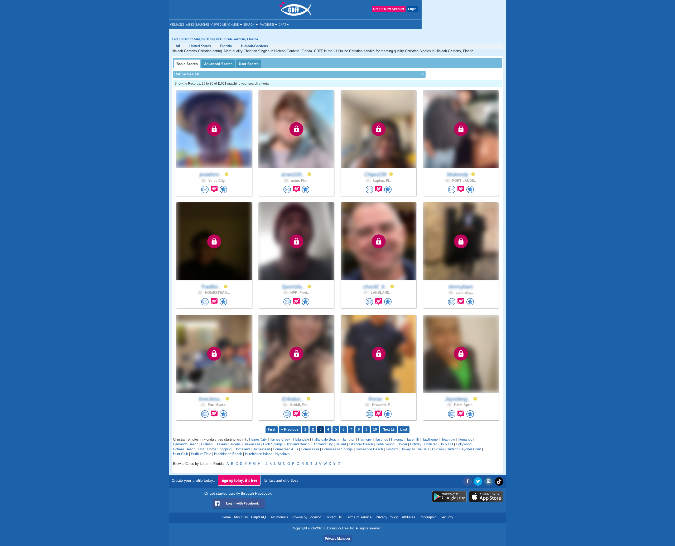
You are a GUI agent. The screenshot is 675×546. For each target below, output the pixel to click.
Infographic (428, 517)
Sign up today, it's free (239, 480)
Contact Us (333, 517)
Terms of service (359, 517)
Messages (177, 24)
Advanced (218, 64)
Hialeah (207, 444)
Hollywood (463, 444)
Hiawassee (252, 444)
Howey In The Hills (415, 449)
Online (233, 24)
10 (375, 429)
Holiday (415, 444)
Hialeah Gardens (228, 444)
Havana (397, 439)
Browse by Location (306, 517)
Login (412, 9)
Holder (402, 444)
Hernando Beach (185, 444)
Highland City (322, 444)
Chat (282, 24)
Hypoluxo (282, 454)
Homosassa (310, 449)
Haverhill (412, 439)
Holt (201, 449)
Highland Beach (298, 444)
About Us (241, 517)
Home (226, 517)
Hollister (430, 444)
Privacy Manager (337, 538)
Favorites (266, 24)
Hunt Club (180, 454)
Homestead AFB (285, 449)
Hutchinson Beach (228, 454)
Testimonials (278, 517)
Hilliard (341, 444)
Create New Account (388, 9)
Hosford (392, 449)
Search (249, 24)
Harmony (365, 439)
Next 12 (388, 429)
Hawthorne (430, 439)
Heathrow (448, 439)
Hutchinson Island (258, 454)
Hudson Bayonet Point (464, 449)
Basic (187, 64)
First (271, 429)
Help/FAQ (258, 517)
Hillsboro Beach (361, 444)
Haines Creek (280, 439)
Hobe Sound (385, 444)
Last (403, 429)
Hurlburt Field (201, 454)
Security (447, 517)
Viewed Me (218, 24)
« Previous (289, 429)
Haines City (258, 439)
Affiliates (408, 517)
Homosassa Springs (337, 449)
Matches (202, 24)
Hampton (348, 439)
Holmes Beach (184, 449)
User (249, 64)
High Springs (273, 444)
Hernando (465, 439)
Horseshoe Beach (369, 449)
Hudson (438, 449)
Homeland (242, 449)
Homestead (261, 449)
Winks (190, 24)
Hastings (381, 439)
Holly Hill (446, 444)
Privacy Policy (387, 517)
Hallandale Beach (325, 439)
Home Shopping (219, 449)
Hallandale (301, 439)
